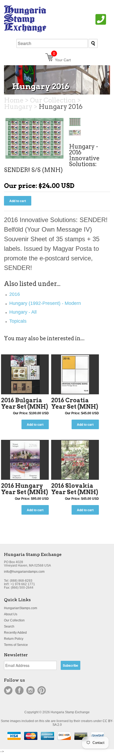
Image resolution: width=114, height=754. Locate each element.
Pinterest (41, 690)
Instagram (30, 690)
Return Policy (13, 639)
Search (9, 626)
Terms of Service (16, 645)
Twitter (8, 690)
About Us (10, 614)
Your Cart (62, 60)
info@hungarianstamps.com (24, 571)
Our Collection (14, 620)
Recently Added (15, 632)
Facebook (19, 690)
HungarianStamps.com (20, 608)
